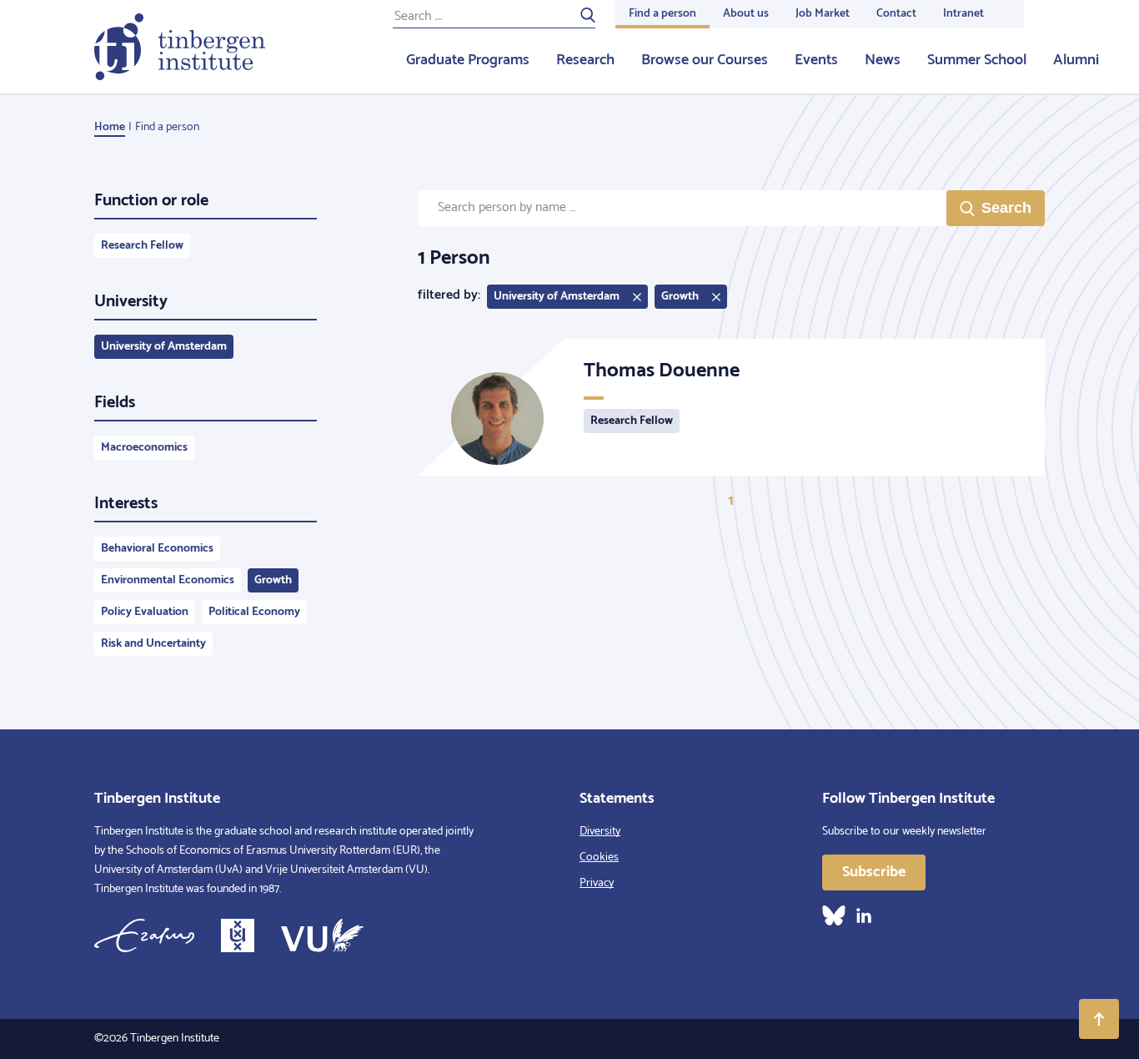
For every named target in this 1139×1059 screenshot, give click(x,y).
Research (585, 60)
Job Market (822, 13)
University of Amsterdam (164, 346)
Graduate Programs (467, 60)
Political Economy (254, 612)
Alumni (1076, 60)
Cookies (599, 857)
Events (816, 60)
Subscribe (874, 872)
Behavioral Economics (157, 548)
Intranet (963, 13)
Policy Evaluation (144, 612)
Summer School (976, 60)
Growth (273, 580)
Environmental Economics (167, 580)
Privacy (597, 883)
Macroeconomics (144, 447)
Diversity (600, 831)
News (883, 60)
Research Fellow (142, 245)
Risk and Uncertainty (153, 643)
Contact (896, 13)
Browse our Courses (704, 60)
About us (746, 13)
